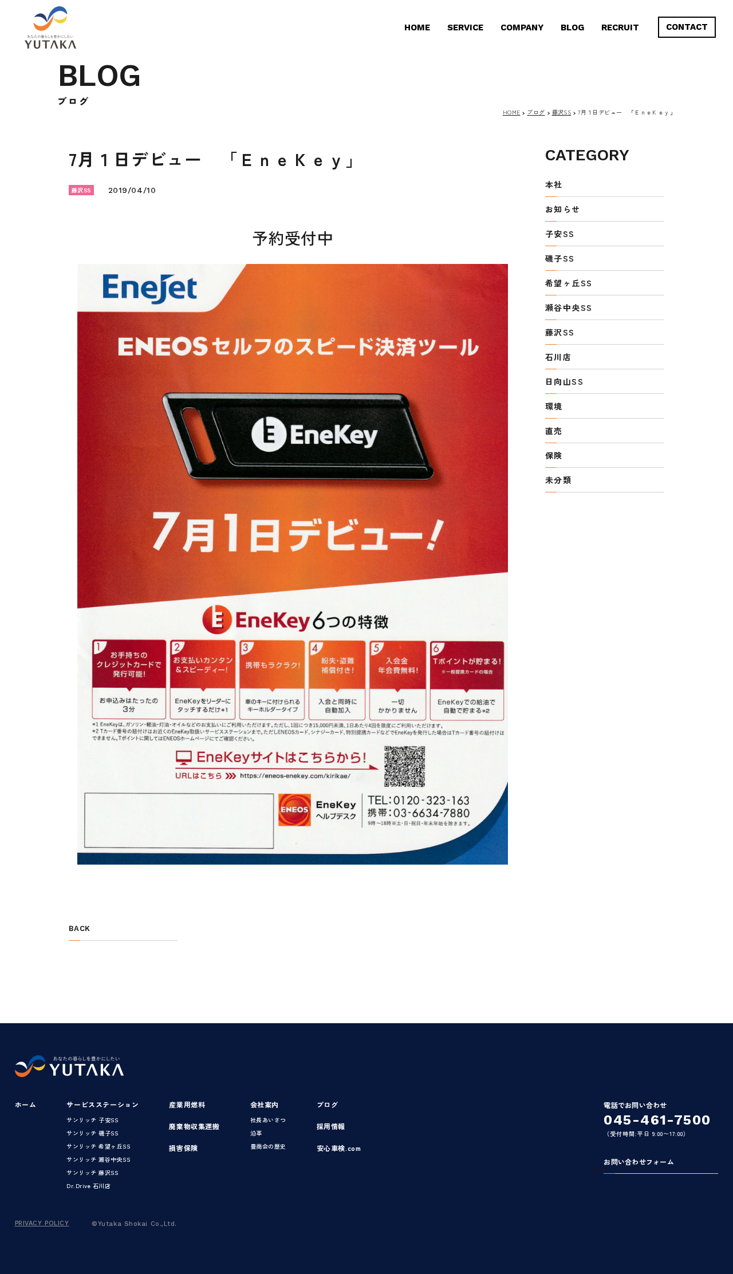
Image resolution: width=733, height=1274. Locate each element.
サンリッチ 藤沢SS (92, 1172)
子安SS (560, 234)
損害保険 (183, 1148)
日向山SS (564, 382)
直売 (554, 431)
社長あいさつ (268, 1119)
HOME (417, 27)
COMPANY (522, 27)
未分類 (558, 481)
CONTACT (687, 27)
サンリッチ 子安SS (92, 1119)
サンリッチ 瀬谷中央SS (98, 1159)
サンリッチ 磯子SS (92, 1133)
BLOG (572, 27)
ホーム (26, 1104)
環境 (554, 407)
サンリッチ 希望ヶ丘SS (98, 1146)
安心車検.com (339, 1148)
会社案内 (264, 1104)
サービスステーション (102, 1104)
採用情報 (331, 1126)
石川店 (558, 357)
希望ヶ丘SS (568, 284)
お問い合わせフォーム (638, 1162)
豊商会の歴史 (268, 1146)
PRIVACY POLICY (42, 1223)
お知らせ (563, 210)
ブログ (536, 112)
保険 (554, 456)
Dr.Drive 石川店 (88, 1185)
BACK (79, 929)
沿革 (256, 1133)
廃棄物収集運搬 (194, 1126)
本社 (554, 185)
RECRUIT (620, 27)
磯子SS (560, 259)
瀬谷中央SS (568, 308)
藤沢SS (562, 112)
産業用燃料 (187, 1104)
